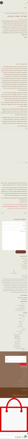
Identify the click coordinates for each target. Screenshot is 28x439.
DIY (23, 316)
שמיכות (25, 263)
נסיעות (20, 325)
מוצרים (23, 330)
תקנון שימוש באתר (21, 380)
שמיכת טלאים (10, 208)
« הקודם (25, 213)
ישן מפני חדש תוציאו (22, 297)
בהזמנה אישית (24, 265)
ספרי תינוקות (24, 258)
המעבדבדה (25, 208)
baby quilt (5, 206)
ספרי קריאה (19, 326)
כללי (23, 328)
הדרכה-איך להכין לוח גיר (19, 310)
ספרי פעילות (24, 262)
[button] (1, 2)
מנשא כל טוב (24, 266)
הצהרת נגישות (21, 382)
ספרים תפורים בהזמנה (20, 348)
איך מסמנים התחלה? (20, 308)
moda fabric (16, 206)
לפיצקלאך (25, 94)
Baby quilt (21, 204)
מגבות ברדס (16, 341)
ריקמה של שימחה (21, 305)
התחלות (20, 321)
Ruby (23, 206)
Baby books (16, 335)
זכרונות (14, 204)
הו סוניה (22, 303)
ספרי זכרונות (19, 331)
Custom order (21, 315)
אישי (23, 320)
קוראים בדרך (24, 299)
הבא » (2, 213)
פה (19, 76)
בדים (17, 204)
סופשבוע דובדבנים (4, 68)
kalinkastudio (10, 206)
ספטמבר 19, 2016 (24, 19)
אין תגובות (19, 19)
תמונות (23, 350)
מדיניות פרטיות (21, 379)
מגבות (26, 260)
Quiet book (16, 338)
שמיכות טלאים (9, 204)
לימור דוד (20, 208)
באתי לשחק (22, 307)
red (20, 206)
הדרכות (20, 318)
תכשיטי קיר (24, 268)
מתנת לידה (16, 208)
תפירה (5, 204)
